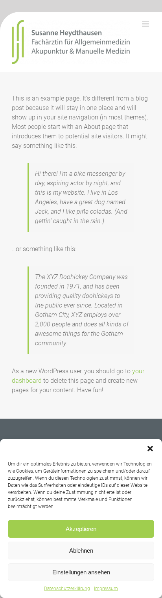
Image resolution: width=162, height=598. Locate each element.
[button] (150, 449)
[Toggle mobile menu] (146, 24)
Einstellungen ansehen (81, 572)
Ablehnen (81, 550)
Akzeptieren (81, 528)
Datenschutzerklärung (67, 588)
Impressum (106, 588)
